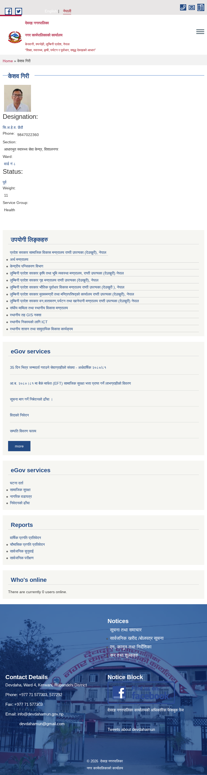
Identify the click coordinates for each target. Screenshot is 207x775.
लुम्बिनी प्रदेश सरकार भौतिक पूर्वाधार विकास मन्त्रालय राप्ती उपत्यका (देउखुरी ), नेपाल (67, 287)
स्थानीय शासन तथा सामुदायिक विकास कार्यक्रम (41, 329)
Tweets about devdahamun (131, 729)
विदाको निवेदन (19, 415)
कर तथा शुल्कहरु (124, 655)
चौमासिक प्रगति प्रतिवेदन (27, 544)
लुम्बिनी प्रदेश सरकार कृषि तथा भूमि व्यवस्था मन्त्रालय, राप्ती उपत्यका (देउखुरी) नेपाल (67, 273)
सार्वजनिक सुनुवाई (22, 551)
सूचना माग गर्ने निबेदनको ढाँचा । (31, 399)
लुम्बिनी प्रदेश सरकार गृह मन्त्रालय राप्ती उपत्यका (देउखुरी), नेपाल (54, 280)
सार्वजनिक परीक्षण (22, 558)
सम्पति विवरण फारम (23, 431)
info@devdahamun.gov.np (40, 714)
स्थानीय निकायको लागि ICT (29, 322)
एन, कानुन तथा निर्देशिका (130, 646)
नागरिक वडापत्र (21, 496)
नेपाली (67, 11)
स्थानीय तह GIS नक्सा (25, 315)
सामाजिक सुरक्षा (20, 490)
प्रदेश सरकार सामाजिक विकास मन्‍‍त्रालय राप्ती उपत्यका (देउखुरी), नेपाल (58, 252)
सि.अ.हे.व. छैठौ (13, 127)
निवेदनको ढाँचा (20, 503)
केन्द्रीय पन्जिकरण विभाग (26, 266)
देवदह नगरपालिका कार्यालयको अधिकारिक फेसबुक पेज (146, 710)
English (51, 11)
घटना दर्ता (16, 483)
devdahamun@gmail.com (42, 723)
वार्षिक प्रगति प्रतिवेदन (25, 538)
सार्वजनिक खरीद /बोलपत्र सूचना (137, 638)
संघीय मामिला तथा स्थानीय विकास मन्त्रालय (39, 308)
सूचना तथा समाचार (126, 629)
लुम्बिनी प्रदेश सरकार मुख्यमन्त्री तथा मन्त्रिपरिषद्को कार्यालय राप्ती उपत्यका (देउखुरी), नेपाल (72, 294)
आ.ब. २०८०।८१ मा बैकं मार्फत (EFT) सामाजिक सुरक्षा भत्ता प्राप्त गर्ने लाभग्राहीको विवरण (70, 383)
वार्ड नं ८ (10, 164)
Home (8, 61)
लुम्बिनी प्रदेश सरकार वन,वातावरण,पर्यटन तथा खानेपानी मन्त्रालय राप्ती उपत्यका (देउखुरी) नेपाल (74, 301)
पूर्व (4, 182)
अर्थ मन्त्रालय (19, 259)
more (19, 446)
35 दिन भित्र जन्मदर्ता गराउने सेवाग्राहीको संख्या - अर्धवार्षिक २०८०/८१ (58, 367)
